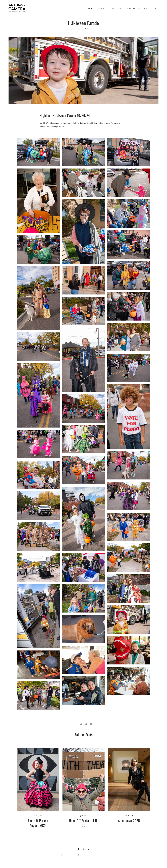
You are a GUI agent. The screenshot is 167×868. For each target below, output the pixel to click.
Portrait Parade (115, 8)
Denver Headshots (133, 8)
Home (90, 8)
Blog (156, 8)
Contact (147, 8)
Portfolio (100, 8)
